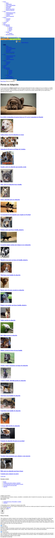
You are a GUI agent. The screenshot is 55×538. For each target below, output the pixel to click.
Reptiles (7, 32)
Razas (7, 2)
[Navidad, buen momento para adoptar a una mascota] (7, 453)
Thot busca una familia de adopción (10, 275)
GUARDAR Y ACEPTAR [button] (6, 536)
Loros (7, 21)
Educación (8, 7)
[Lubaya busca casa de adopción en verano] (7, 132)
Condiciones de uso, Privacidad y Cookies (12, 501)
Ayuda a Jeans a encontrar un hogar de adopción (14, 365)
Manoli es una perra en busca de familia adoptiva (14, 260)
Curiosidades (8, 6)
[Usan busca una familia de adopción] (8, 408)
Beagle (4, 481)
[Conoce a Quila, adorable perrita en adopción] (6, 378)
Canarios (8, 19)
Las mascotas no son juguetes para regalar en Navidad (16, 214)
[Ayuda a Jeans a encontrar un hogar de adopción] (7, 362)
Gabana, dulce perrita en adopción (10, 425)
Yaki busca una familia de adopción (10, 395)
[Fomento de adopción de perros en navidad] (8, 438)
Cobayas (10, 27)
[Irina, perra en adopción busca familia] (7, 182)
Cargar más (3, 476)
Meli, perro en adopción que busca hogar (12, 471)
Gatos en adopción (10, 16)
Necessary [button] (3, 524)
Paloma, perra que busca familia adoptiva (12, 229)
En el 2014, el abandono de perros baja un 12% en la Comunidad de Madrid (22, 117)
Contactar (5, 502)
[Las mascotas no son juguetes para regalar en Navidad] (9, 212)
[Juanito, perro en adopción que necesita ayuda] (7, 164)
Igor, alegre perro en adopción (9, 335)
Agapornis (8, 18)
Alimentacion (9, 4)
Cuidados (8, 15)
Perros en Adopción (10, 10)
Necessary (4, 525)
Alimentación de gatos (10, 12)
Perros (4, 1)
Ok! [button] (6, 507)
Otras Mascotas (6, 24)
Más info (9, 507)
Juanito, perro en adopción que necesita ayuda (13, 167)
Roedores (8, 26)
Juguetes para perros (10, 9)
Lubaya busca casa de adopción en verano (12, 134)
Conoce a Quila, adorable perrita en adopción (13, 380)
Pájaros (4, 17)
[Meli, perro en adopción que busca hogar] (7, 468)
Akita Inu (5, 486)
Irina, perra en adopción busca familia (11, 184)
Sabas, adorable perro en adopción (10, 199)
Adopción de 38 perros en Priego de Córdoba (13, 149)
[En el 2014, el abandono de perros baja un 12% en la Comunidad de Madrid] (18, 114)
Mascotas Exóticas (10, 34)
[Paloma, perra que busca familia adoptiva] (6, 227)
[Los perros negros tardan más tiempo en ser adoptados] (9, 242)
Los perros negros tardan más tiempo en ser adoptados (16, 245)
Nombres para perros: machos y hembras (11, 483)
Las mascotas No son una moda (10, 485)
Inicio (2, 81)
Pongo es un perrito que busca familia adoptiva (14, 305)
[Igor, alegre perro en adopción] (7, 332)
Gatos (4, 11)
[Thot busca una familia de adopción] (6, 272)
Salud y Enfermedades (10, 5)
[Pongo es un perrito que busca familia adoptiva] (6, 302)
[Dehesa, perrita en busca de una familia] (6, 347)
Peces (4, 23)
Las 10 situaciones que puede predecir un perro (13, 484)
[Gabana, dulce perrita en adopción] (5, 423)
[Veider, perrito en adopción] (5, 317)
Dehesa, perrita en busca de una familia (11, 350)
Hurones (10, 29)
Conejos (5, 22)
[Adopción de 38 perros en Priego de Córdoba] (9, 146)
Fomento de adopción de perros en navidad (12, 441)
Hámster (10, 28)
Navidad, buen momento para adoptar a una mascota (15, 456)
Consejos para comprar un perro (10, 473)
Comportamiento (9, 13)
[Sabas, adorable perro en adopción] (5, 197)
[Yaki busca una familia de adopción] (7, 393)
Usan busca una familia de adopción (11, 410)
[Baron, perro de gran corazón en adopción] (5, 287)
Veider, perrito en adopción (8, 320)
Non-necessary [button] (4, 530)
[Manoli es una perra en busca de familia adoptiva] (5, 257)
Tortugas (10, 33)
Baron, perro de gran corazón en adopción (12, 290)
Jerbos (10, 30)
